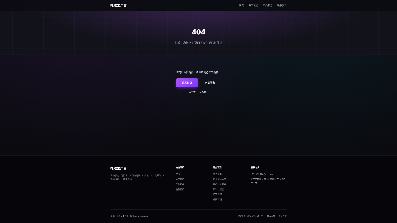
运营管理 (217, 194)
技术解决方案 (219, 179)
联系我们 (282, 5)
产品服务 (267, 5)
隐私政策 (283, 216)
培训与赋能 (218, 189)
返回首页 (187, 82)
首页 (241, 5)
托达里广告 (118, 5)
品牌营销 (217, 199)
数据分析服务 (219, 184)
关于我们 (253, 5)
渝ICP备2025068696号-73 (250, 216)
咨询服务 (217, 174)
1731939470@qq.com (262, 174)
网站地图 (271, 216)
